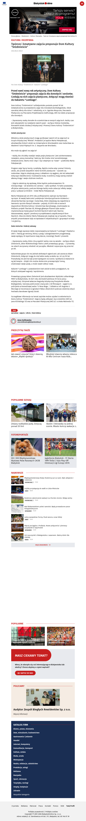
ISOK (62, 806)
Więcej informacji (20, 714)
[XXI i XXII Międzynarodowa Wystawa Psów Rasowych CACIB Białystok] (27, 447)
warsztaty (14, 313)
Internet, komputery (21, 744)
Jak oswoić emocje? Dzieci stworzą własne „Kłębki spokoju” (27, 355)
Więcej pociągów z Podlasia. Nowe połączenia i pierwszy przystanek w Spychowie (45, 527)
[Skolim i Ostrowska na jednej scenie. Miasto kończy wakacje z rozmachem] (62, 412)
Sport (26, 491)
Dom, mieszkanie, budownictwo (26, 733)
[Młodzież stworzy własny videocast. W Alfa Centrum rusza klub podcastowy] (62, 343)
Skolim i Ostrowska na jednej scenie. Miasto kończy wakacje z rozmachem (61, 425)
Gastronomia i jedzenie (22, 737)
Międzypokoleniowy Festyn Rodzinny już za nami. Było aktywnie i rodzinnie (48, 479)
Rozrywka (17, 775)
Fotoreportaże (19, 434)
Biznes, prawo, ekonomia (23, 729)
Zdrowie (16, 791)
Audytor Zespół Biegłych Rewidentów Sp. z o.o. (41, 709)
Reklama (17, 771)
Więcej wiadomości (41, 545)
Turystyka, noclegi (20, 783)
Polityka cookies (51, 812)
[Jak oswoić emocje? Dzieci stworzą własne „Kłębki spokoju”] (27, 343)
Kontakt (48, 806)
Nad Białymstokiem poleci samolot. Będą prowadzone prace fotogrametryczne (47, 508)
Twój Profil (70, 806)
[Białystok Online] (43, 3)
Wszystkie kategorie (21, 794)
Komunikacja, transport (23, 748)
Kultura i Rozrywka (36, 36)
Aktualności (28, 511)
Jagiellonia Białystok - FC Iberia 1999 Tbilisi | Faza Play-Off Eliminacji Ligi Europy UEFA (59, 460)
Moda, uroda (18, 756)
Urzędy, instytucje (20, 787)
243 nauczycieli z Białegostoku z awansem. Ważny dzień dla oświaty (46, 536)
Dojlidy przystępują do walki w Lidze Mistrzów (41, 488)
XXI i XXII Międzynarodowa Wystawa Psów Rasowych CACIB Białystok (25, 460)
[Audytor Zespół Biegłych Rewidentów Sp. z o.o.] (43, 697)
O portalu (15, 806)
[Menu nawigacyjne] (82, 3)
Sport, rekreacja (20, 779)
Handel (16, 740)
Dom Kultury (36, 313)
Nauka (26, 539)
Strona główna (15, 36)
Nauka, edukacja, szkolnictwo (25, 763)
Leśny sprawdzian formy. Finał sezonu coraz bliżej (43, 517)
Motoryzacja (18, 760)
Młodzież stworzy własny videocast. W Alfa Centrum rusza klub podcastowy (62, 355)
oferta (28, 313)
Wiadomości (25, 36)
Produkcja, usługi (20, 767)
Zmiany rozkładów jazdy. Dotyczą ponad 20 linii (26, 425)
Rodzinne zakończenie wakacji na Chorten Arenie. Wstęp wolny (48, 498)
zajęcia (22, 313)
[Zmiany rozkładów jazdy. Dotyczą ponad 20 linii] (27, 412)
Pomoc (55, 806)
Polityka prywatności (36, 812)
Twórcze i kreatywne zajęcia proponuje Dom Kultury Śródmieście (63, 36)
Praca (41, 806)
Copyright (28, 814)
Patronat (33, 806)
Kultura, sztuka (19, 752)
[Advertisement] (43, 378)
